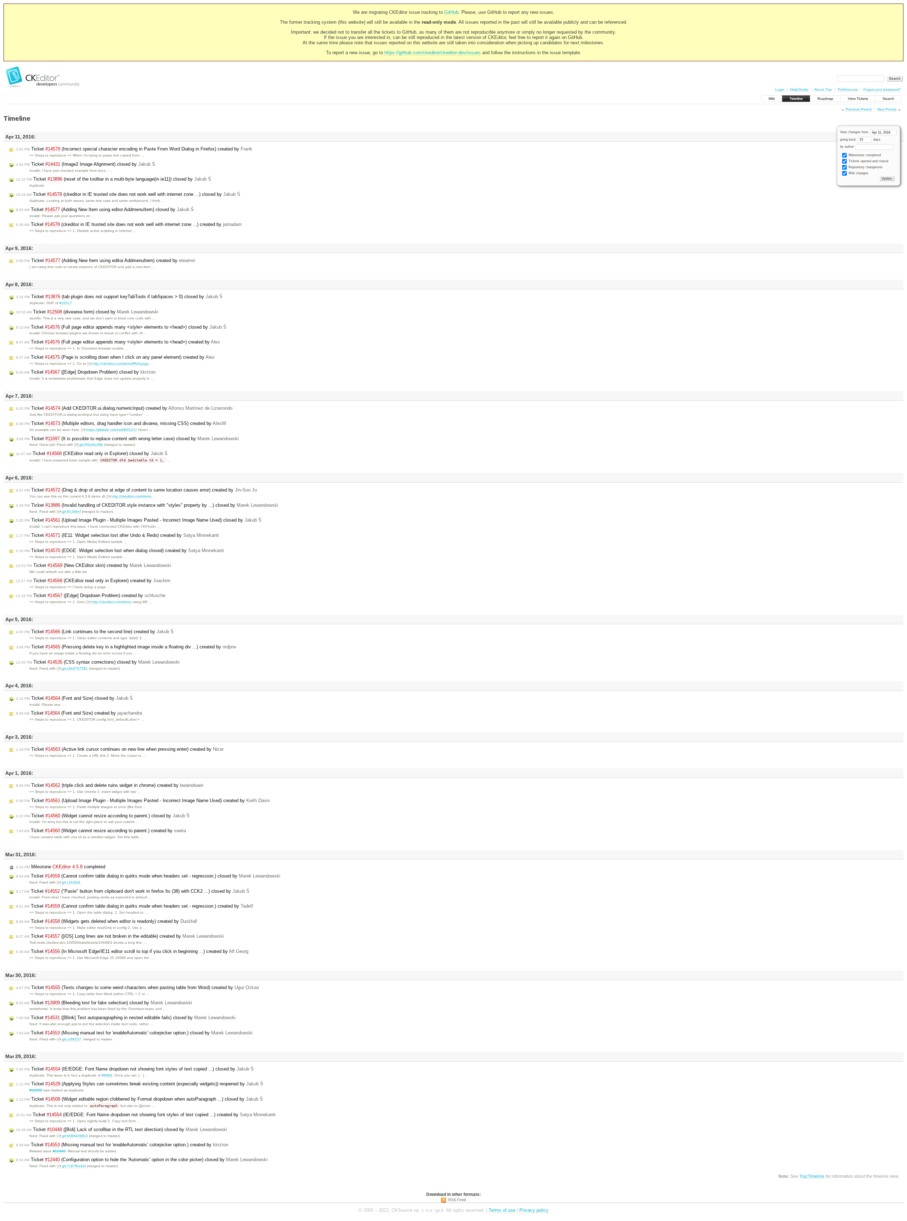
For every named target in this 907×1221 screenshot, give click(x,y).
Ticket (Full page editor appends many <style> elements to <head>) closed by (121, 327)
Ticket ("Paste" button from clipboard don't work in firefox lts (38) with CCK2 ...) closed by (132, 891)
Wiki (771, 99)
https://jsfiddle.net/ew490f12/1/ (111, 430)
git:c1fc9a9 (71, 882)
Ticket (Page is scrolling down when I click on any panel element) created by (115, 357)
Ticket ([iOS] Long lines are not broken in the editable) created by (120, 936)
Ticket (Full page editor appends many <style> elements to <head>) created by (118, 342)
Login (779, 89)
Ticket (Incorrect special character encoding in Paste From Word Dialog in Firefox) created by (134, 149)
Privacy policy (533, 1210)
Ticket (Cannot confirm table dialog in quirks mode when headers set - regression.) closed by (148, 876)
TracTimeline (811, 1176)
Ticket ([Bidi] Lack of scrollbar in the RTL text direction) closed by (121, 1129)
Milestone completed (60, 866)
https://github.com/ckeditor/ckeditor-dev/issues (432, 52)
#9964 (107, 1075)
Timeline (796, 99)
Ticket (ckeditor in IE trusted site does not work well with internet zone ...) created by (129, 224)
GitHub (451, 12)
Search (888, 99)
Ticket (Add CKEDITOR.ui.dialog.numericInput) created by (124, 408)
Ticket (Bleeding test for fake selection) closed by (104, 1002)
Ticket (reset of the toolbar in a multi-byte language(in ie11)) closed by (113, 179)
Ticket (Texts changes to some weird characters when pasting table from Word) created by (137, 987)
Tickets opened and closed (867, 161)
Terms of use (502, 1210)
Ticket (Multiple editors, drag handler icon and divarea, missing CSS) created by (121, 423)
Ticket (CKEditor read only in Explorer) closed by (92, 453)
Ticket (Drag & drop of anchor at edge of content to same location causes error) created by (136, 490)
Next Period (886, 109)
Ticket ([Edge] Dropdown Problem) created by (90, 595)
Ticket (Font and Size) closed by (74, 698)
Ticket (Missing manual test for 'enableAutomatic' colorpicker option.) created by (122, 1144)
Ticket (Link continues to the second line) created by (95, 631)
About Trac (823, 89)
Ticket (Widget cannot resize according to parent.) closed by (103, 815)
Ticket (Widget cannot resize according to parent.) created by (101, 830)
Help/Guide (799, 89)
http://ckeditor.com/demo (132, 496)
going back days (860, 139)
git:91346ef (71, 511)
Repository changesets (865, 167)
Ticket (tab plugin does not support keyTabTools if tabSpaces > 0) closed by (119, 296)
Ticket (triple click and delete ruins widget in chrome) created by (109, 785)
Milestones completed (864, 155)
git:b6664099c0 (75, 1136)
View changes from (854, 132)
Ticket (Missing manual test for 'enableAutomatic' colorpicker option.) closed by (134, 1032)
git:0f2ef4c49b (91, 445)
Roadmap (825, 99)
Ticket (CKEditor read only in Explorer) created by (93, 580)
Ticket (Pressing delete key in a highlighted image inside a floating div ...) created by (126, 646)
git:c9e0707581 (75, 668)
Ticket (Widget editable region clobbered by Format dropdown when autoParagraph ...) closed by (139, 1099)
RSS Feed (457, 1200)
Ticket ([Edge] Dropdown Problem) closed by (86, 372)
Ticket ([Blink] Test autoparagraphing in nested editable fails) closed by (126, 1017)
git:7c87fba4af (74, 1166)
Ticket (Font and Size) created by (79, 713)
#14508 (35, 1090)
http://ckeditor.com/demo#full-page (120, 363)
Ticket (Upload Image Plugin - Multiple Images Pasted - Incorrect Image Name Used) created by (143, 800)
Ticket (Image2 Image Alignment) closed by (85, 164)
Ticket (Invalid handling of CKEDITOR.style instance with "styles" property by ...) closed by (147, 505)
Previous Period (859, 109)
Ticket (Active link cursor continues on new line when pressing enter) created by (120, 749)
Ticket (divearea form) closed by (87, 311)
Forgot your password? (882, 89)
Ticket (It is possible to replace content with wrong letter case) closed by (127, 438)
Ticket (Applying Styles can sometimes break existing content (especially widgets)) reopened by (139, 1083)
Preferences (848, 89)
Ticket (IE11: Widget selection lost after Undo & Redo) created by (117, 535)
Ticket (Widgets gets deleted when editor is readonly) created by (106, 921)
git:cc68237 (71, 1039)
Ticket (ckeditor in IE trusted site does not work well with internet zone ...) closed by (128, 194)
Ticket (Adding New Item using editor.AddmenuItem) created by (105, 260)
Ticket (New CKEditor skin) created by (93, 565)
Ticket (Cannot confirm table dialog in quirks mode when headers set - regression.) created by (134, 906)
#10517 (65, 303)
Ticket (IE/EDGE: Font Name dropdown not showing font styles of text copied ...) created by (146, 1114)
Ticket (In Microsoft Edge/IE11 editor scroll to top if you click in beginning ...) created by (132, 951)
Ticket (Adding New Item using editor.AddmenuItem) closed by (105, 209)
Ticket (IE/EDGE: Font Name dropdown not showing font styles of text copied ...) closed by (135, 1069)
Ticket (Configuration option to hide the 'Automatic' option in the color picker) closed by (141, 1159)
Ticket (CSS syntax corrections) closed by (98, 662)
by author (847, 146)
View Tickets (858, 99)
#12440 (59, 1151)
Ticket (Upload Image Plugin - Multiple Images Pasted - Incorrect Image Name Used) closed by (138, 520)
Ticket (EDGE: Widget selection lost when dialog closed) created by (120, 550)
